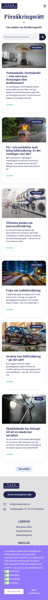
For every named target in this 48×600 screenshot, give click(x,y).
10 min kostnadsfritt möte (19, 494)
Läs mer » (10, 105)
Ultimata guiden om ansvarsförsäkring (19, 224)
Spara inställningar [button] (34, 591)
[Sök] (42, 37)
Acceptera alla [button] (13, 591)
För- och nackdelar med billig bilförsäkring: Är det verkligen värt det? (23, 150)
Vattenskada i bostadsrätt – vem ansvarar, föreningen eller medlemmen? (23, 78)
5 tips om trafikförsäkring (23, 290)
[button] (45, 6)
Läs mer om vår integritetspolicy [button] (28, 567)
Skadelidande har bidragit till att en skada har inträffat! (23, 432)
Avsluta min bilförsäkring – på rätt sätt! (23, 357)
